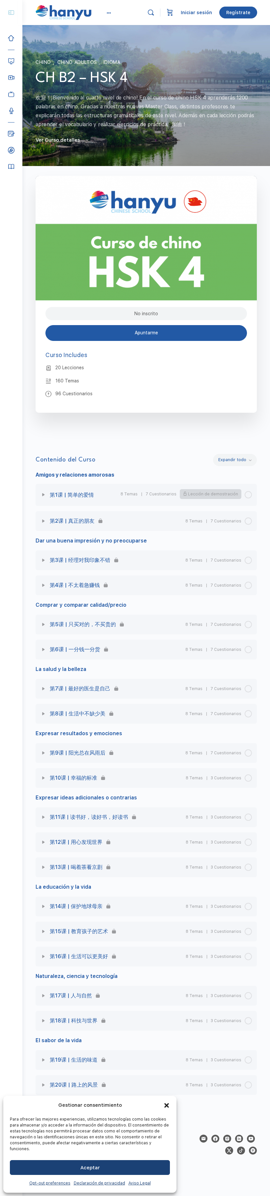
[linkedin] (239, 1139)
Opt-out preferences (49, 1183)
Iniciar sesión (196, 12)
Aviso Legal (139, 1183)
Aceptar (90, 1168)
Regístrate (238, 12)
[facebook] (215, 1139)
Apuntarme (146, 332)
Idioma (112, 62)
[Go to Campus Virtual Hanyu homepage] (64, 12)
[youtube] (251, 1139)
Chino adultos (78, 62)
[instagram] (227, 1139)
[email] (203, 1139)
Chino (44, 62)
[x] (229, 1150)
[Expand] (43, 495)
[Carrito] (170, 12)
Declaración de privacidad (99, 1183)
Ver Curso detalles (58, 140)
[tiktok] (241, 1150)
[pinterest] (253, 1150)
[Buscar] (150, 12)
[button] (166, 1105)
